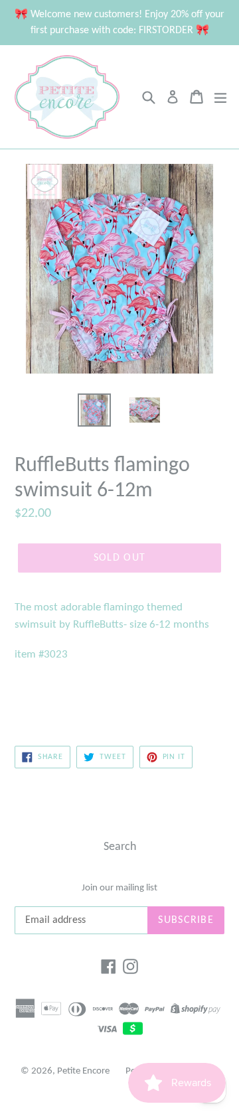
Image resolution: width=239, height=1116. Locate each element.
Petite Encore (83, 1071)
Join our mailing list (119, 888)
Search (120, 847)
